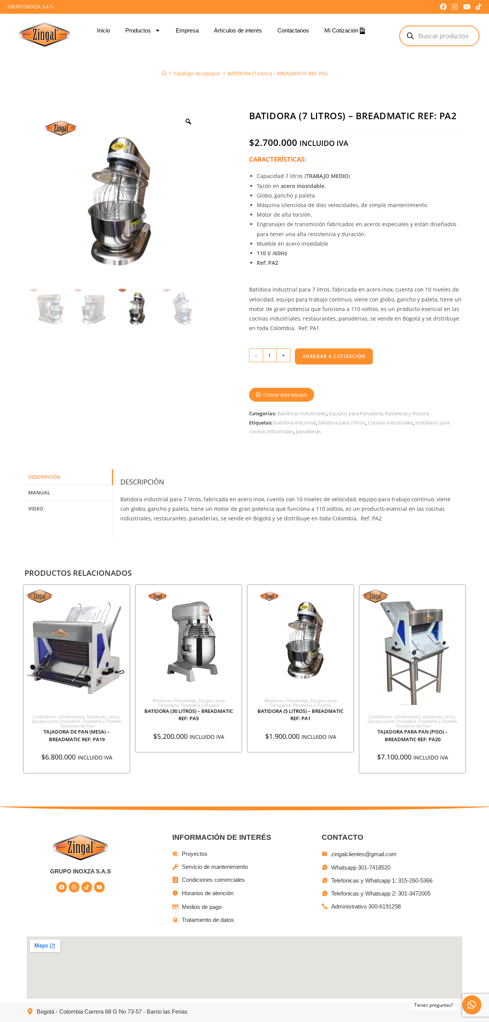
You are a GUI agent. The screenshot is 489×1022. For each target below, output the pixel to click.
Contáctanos (293, 30)
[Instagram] (74, 887)
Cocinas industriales (390, 422)
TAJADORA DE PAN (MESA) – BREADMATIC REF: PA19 (77, 735)
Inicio (103, 30)
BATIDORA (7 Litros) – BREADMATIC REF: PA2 (278, 73)
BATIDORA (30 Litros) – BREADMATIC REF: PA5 (188, 715)
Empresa (187, 30)
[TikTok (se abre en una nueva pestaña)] (477, 7)
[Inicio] (164, 73)
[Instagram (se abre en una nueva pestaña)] (454, 7)
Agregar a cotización (334, 356)
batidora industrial (295, 422)
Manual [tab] (39, 492)
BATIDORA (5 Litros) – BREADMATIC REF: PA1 (300, 715)
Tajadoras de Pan (76, 725)
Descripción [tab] (44, 477)
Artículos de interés (238, 30)
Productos (138, 30)
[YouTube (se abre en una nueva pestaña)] (466, 7)
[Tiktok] (86, 887)
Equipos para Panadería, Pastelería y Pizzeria (379, 413)
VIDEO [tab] (35, 508)
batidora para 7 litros (342, 422)
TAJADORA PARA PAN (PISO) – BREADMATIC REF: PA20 (412, 735)
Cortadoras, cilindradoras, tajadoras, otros (76, 716)
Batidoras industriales (302, 413)
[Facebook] (61, 887)
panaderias (308, 431)
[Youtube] (99, 887)
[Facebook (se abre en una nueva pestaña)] (443, 7)
